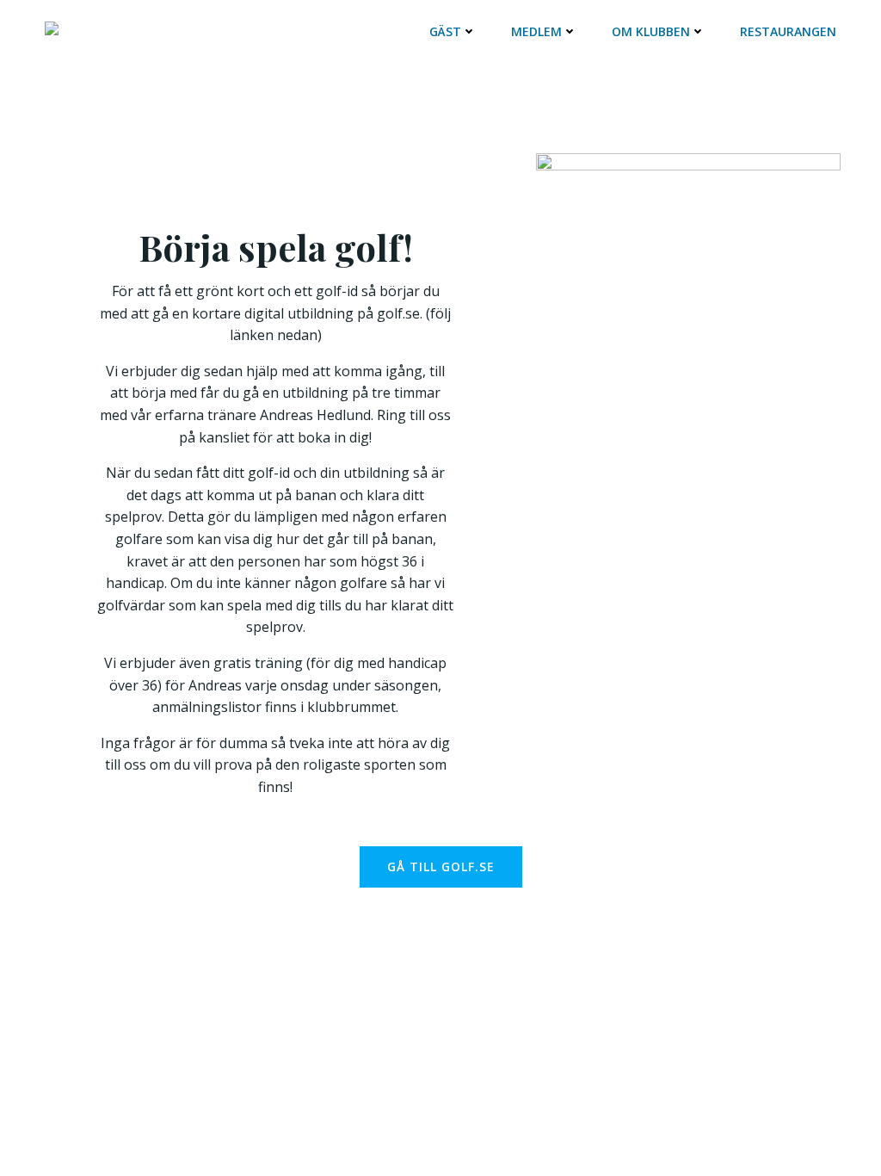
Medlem (536, 31)
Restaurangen (788, 31)
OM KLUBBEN (651, 31)
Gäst (445, 31)
